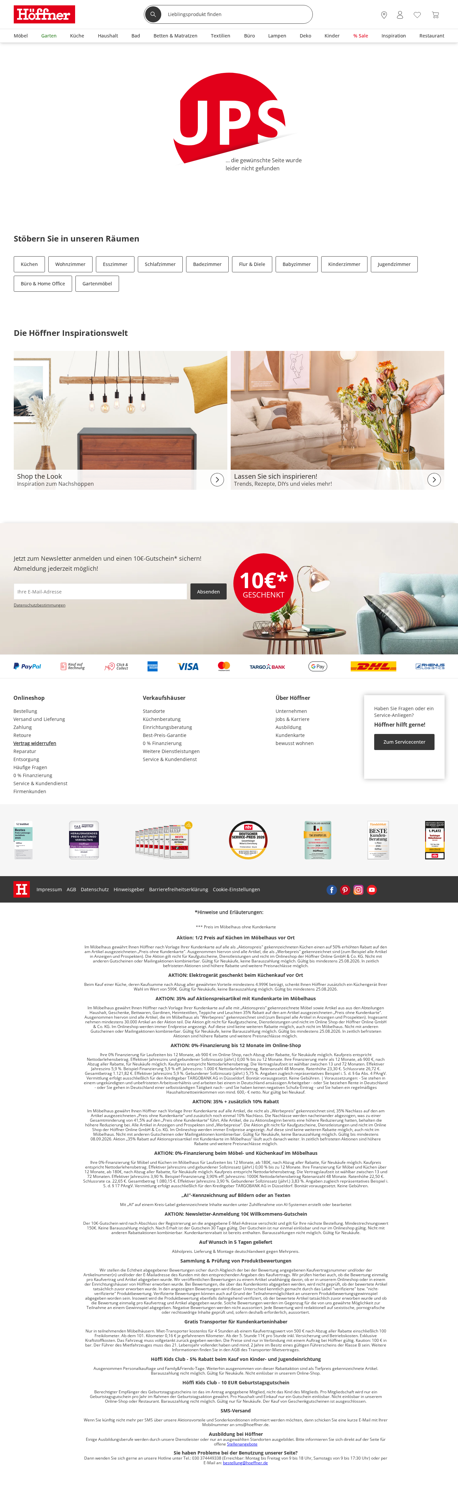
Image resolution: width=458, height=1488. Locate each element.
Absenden (208, 591)
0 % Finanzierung (32, 775)
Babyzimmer (297, 264)
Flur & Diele (252, 264)
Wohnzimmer (70, 264)
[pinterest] (345, 890)
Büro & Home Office (43, 283)
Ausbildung (288, 727)
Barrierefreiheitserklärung (178, 889)
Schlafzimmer (160, 264)
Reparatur (24, 751)
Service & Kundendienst (40, 783)
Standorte (154, 711)
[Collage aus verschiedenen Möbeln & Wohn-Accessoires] (120, 419)
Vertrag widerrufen (34, 743)
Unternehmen (291, 711)
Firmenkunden (29, 791)
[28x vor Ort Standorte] (384, 15)
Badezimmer (207, 264)
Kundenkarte (290, 735)
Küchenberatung (162, 719)
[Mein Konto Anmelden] (400, 15)
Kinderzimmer (344, 264)
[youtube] (372, 890)
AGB (71, 889)
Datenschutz (95, 889)
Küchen (29, 264)
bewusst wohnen (295, 743)
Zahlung (22, 727)
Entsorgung (26, 759)
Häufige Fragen (30, 767)
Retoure (22, 735)
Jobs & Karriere (292, 719)
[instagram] (358, 890)
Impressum (49, 889)
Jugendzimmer (394, 264)
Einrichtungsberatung (167, 727)
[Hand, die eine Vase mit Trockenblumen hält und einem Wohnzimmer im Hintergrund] (337, 419)
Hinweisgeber (129, 889)
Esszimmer (115, 264)
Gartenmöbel (97, 283)
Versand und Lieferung (39, 719)
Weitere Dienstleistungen (171, 751)
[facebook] (332, 890)
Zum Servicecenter (404, 742)
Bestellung (25, 711)
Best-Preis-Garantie (164, 735)
